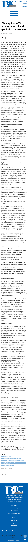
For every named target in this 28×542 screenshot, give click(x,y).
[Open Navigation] (14, 14)
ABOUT (14, 517)
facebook (2, 530)
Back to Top (25, 536)
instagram (12, 530)
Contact (24, 6)
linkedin (10, 530)
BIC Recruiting (14, 508)
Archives (24, 3)
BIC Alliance (14, 505)
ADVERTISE (14, 520)
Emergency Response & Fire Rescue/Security (9, 463)
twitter (5, 530)
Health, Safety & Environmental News (12, 460)
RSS (3, 38)
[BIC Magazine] (9, 7)
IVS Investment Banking (14, 513)
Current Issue (23, 1)
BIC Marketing (14, 510)
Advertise (24, 4)
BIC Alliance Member (8, 465)
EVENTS (14, 523)
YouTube (7, 530)
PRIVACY (14, 526)
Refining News (6, 456)
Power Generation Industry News (11, 458)
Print (5, 38)
